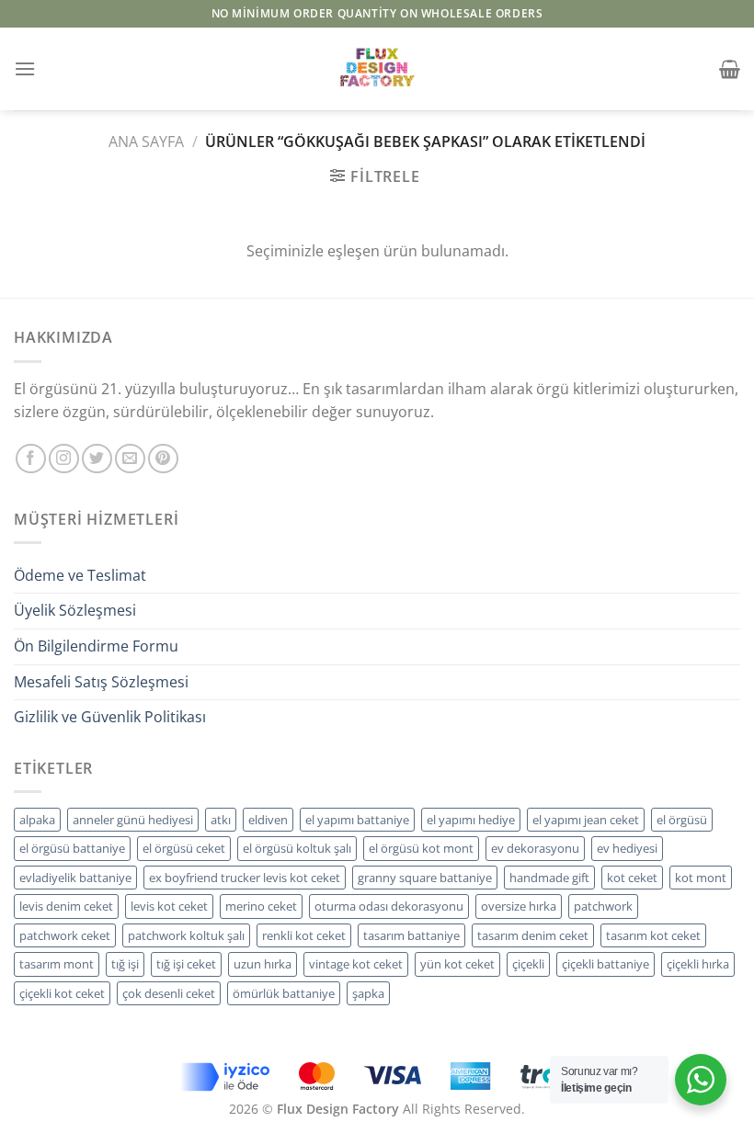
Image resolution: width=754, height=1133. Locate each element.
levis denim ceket (66, 906)
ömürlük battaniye (284, 993)
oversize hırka (518, 906)
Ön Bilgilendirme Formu (96, 646)
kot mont (700, 877)
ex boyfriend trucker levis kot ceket (244, 877)
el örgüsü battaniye (72, 848)
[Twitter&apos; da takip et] (97, 459)
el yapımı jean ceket (585, 819)
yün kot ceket (457, 964)
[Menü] (25, 68)
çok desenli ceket (168, 993)
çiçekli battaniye (605, 964)
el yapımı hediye (471, 819)
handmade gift (549, 877)
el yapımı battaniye (357, 819)
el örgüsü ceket (184, 848)
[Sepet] (729, 69)
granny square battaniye (425, 877)
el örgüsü (682, 819)
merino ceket (261, 906)
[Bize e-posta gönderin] (130, 459)
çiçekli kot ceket (62, 993)
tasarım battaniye (411, 935)
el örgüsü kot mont (421, 848)
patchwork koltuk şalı (186, 935)
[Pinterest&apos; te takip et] (163, 459)
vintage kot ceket (356, 964)
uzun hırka (262, 964)
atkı (221, 819)
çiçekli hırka (698, 964)
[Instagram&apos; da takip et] (64, 459)
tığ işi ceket (186, 964)
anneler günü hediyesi (133, 819)
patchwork (603, 906)
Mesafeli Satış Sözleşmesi (101, 682)
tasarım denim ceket (532, 935)
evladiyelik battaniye (75, 877)
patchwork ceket (64, 935)
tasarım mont (56, 964)
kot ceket (632, 877)
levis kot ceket (169, 906)
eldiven (268, 819)
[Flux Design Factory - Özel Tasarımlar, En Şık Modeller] (377, 69)
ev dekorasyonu (535, 848)
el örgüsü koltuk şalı (297, 848)
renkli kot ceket (304, 935)
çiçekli (528, 964)
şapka (368, 993)
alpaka (37, 819)
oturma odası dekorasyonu (388, 906)
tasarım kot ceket (653, 935)
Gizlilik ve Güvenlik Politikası (110, 717)
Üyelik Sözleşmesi (75, 610)
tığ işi (125, 964)
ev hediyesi (627, 848)
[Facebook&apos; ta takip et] (31, 459)
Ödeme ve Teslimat (80, 575)
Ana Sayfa (146, 141)
